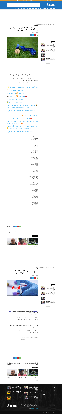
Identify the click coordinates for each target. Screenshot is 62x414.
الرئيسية (54, 24)
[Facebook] (17, 0)
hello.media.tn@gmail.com (34, 408)
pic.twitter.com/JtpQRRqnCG (20, 128)
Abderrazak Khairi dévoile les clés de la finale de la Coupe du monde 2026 (16, 387)
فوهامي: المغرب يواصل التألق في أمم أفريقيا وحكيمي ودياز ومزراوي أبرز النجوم (12, 247)
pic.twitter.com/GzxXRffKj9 (18, 107)
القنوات (37, 25)
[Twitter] (18, 0)
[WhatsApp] (37, 35)
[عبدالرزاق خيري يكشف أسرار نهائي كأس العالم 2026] (43, 55)
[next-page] (37, 249)
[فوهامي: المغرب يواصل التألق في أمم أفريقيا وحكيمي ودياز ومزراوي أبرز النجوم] (12, 241)
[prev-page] (36, 249)
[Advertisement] (23, 5)
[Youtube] (20, 0)
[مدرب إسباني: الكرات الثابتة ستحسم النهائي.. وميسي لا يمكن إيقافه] (9, 398)
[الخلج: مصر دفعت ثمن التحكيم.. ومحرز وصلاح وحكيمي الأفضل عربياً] (43, 50)
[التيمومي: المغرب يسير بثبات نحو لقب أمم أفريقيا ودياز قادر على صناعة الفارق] (23, 241)
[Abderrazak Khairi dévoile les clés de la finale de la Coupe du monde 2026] (43, 59)
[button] (16, 8)
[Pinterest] (35, 35)
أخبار (51, 24)
